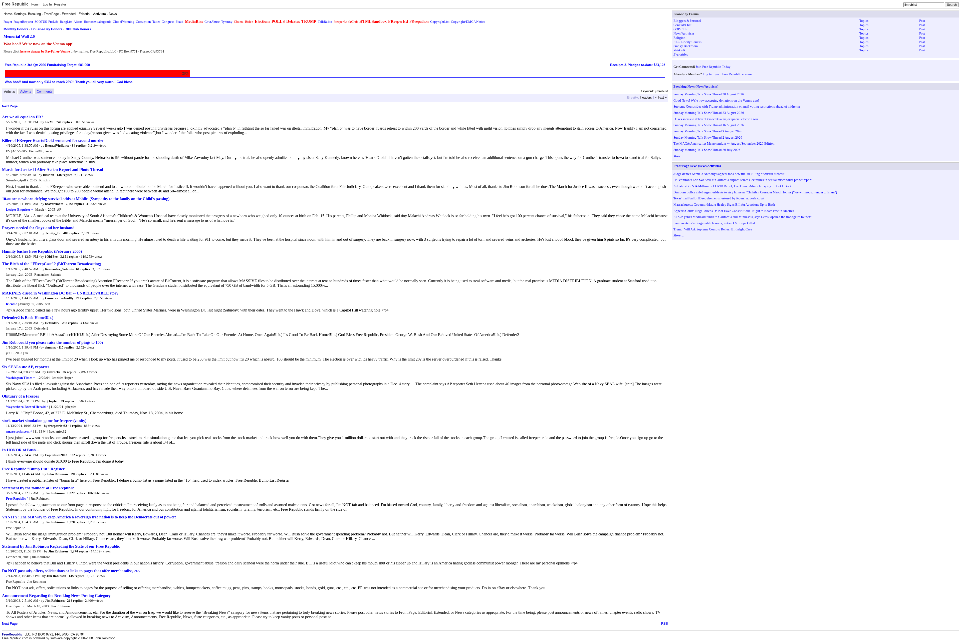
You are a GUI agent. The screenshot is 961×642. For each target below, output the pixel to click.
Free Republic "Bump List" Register (33, 469)
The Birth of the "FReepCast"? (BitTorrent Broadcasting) (51, 264)
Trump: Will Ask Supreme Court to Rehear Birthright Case (712, 229)
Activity (25, 91)
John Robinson (57, 474)
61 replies (83, 269)
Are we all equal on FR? (22, 117)
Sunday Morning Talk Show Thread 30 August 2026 (708, 94)
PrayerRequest (23, 22)
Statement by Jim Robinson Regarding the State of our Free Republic (61, 546)
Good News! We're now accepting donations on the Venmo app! (716, 100)
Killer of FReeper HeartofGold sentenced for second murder (53, 140)
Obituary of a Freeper (20, 396)
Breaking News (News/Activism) (695, 86)
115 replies (66, 347)
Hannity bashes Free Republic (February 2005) (42, 251)
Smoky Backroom (685, 46)
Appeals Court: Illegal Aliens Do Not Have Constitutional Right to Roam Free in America (733, 211)
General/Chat (682, 25)
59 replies (67, 401)
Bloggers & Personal (687, 21)
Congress (168, 22)
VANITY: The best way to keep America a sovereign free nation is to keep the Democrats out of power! (89, 517)
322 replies (77, 455)
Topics (863, 21)
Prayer (8, 22)
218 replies (75, 600)
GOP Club (680, 29)
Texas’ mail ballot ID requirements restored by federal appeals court (718, 198)
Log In (47, 4)
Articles (9, 92)
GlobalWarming (123, 22)
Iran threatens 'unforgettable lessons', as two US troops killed (714, 223)
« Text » (661, 97)
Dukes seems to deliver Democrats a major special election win (715, 119)
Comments (45, 91)
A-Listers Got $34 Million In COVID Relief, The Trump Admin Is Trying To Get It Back (732, 186)
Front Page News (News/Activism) (697, 166)
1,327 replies (76, 493)
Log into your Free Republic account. (728, 74)
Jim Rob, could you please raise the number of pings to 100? (53, 342)
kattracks (53, 372)
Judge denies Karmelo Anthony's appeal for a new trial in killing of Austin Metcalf (728, 174)
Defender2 (52, 323)
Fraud (179, 22)
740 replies (64, 122)
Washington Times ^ (20, 378)
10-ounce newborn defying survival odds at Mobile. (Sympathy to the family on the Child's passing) (85, 199)
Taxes (156, 22)
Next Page (10, 106)
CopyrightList (439, 22)
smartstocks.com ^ (19, 431)
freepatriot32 (57, 426)
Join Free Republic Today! (714, 67)
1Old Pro (51, 256)
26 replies (69, 372)
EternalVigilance (57, 145)
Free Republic (15, 4)
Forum (36, 4)
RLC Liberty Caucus (687, 42)
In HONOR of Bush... (20, 450)
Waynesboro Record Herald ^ (27, 407)
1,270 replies (76, 522)
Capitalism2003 (56, 455)
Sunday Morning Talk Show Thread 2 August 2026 (707, 137)
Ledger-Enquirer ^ (19, 209)
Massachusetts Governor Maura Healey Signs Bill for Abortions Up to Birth (724, 204)
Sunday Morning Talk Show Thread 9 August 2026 (707, 131)
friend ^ (11, 304)
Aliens (78, 22)
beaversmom (54, 204)
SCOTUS (41, 22)
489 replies (71, 233)
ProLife (53, 22)
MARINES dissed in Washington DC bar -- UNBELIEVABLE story (60, 293)
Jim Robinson (55, 493)
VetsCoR (679, 50)
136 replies (64, 175)
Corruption (143, 22)
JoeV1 (49, 122)
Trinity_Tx (53, 233)
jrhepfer (52, 401)
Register (60, 4)
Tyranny (226, 22)
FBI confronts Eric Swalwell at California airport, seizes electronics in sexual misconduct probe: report (742, 180)
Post (922, 21)
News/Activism (683, 33)
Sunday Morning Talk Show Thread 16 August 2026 (708, 125)
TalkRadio (325, 22)
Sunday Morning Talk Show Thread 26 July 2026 (706, 150)
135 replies (76, 576)
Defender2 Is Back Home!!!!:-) (27, 317)
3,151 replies (69, 256)
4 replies (76, 426)
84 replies (79, 145)
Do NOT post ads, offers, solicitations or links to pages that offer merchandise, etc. (71, 571)
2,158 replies (75, 204)
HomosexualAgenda (97, 22)
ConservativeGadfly (59, 298)
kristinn (48, 175)
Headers (646, 97)
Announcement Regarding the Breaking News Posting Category (56, 595)
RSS (664, 623)
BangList (66, 22)
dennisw (50, 347)
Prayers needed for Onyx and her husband (38, 228)
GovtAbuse (212, 22)
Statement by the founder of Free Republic (38, 488)
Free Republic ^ (17, 498)
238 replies (70, 323)
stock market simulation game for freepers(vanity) (44, 421)
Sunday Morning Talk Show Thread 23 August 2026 (708, 113)
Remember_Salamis (59, 269)
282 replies (84, 298)
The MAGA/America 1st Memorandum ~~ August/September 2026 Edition (724, 143)
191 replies (78, 474)
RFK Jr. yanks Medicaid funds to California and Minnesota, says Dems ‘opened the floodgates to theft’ (742, 217)
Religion (679, 38)
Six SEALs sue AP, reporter (25, 367)
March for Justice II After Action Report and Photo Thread (52, 169)
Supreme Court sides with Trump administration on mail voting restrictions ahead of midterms (736, 106)
